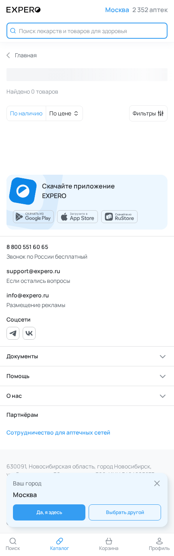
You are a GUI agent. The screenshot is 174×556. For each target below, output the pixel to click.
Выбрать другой (125, 512)
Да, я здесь (49, 512)
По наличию (26, 113)
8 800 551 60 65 (27, 247)
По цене (60, 113)
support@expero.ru (33, 271)
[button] (87, 356)
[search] (87, 31)
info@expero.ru (27, 295)
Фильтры (144, 113)
